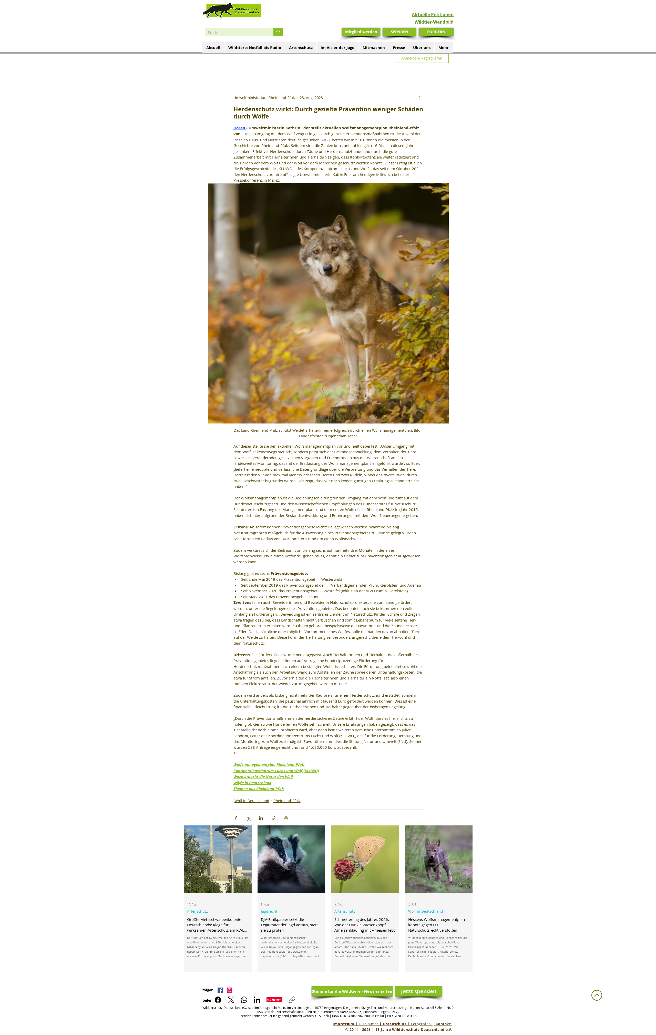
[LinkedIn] (257, 1000)
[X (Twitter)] (231, 1000)
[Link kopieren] (292, 1000)
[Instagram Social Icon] (229, 990)
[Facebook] (218, 1000)
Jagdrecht (269, 911)
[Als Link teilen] (273, 818)
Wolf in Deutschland (251, 800)
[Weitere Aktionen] (420, 98)
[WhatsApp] (244, 1000)
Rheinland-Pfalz (287, 800)
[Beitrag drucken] (286, 818)
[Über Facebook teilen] (235, 818)
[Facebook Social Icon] (220, 990)
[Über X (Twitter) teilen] (248, 818)
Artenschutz (197, 911)
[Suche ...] (278, 32)
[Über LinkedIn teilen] (261, 818)
